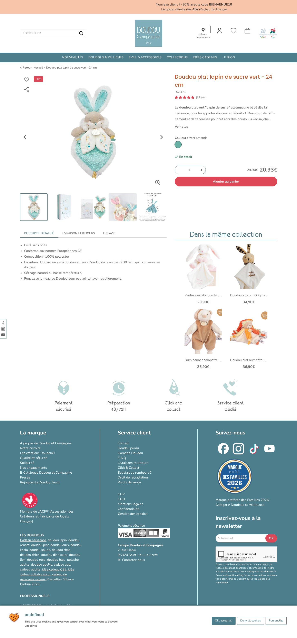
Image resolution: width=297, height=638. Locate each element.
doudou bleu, (56, 559)
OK (271, 538)
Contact (123, 443)
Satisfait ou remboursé (134, 472)
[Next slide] (162, 137)
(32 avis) (201, 97)
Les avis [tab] (109, 233)
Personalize (276, 620)
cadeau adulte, (31, 569)
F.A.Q (122, 458)
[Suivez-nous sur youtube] (3, 334)
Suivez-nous (230, 432)
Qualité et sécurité (33, 458)
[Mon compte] (220, 30)
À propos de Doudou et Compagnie (46, 443)
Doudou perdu (128, 448)
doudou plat (40, 545)
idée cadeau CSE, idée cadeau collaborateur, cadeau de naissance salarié (47, 574)
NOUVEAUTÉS (72, 57)
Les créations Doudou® (37, 453)
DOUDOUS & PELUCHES (105, 57)
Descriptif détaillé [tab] (39, 233)
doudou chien (30, 555)
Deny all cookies (250, 620)
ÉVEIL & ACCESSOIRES (145, 57)
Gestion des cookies (132, 514)
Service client (134, 432)
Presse (25, 477)
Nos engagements (33, 467)
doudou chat (61, 550)
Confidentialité (128, 509)
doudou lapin (57, 540)
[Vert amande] (178, 144)
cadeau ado (62, 564)
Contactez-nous (133, 560)
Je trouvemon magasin (203, 36)
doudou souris (39, 550)
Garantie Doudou (130, 453)
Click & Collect (128, 467)
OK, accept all (223, 620)
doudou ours (59, 545)
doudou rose (36, 559)
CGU (121, 499)
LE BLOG (228, 57)
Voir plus (181, 126)
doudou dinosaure (54, 555)
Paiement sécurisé (131, 525)
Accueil (38, 68)
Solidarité (27, 463)
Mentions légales (130, 504)
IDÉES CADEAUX (205, 57)
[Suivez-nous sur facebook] (3, 323)
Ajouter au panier (226, 181)
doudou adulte (41, 564)
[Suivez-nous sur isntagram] (3, 329)
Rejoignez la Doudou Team (39, 482)
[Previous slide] (25, 137)
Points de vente (129, 482)
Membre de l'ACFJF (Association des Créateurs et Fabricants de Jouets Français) (47, 516)
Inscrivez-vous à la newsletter (238, 522)
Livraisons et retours (133, 463)
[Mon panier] (247, 30)
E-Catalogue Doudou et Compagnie (46, 472)
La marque (33, 432)
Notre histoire (30, 448)
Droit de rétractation (133, 477)
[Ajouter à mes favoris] (26, 79)
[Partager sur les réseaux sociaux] (26, 89)
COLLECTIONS (177, 57)
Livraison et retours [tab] (78, 233)
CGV (121, 494)
